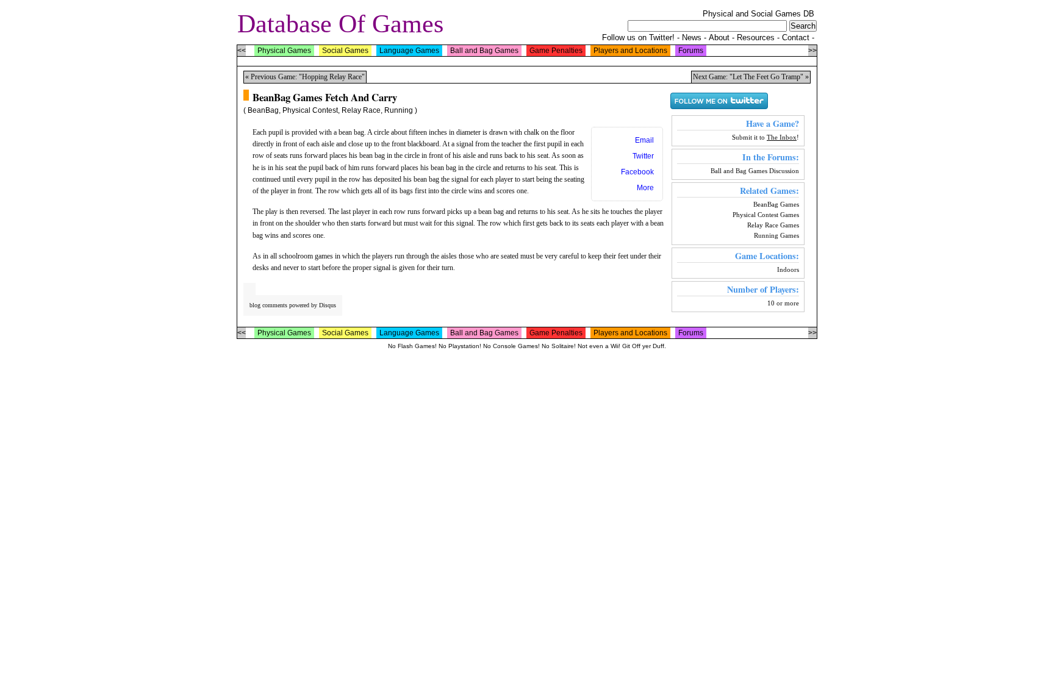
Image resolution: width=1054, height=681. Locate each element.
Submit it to (764, 137)
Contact (795, 37)
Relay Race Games (773, 225)
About (719, 37)
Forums (690, 50)
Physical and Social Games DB (758, 13)
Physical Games (284, 50)
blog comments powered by (292, 305)
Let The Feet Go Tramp (766, 77)
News (691, 37)
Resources (756, 37)
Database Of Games (340, 24)
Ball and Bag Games (484, 50)
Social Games (345, 50)
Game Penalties (556, 50)
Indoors (788, 269)
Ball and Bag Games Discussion (755, 170)
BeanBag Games (776, 204)
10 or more (783, 303)
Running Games (776, 235)
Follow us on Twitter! (638, 37)
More (645, 188)
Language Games (409, 50)
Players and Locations (630, 50)
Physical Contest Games (766, 214)
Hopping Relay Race (332, 77)
